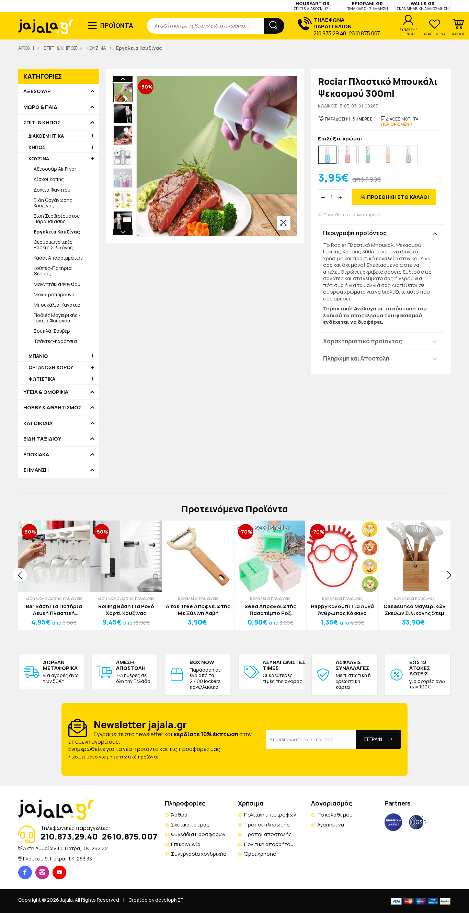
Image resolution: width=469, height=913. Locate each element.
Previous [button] (123, 79)
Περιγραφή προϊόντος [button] (355, 233)
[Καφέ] (388, 155)
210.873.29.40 (329, 33)
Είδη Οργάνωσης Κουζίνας (53, 203)
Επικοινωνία (186, 844)
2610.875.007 (364, 33)
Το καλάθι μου (335, 814)
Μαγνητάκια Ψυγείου (57, 284)
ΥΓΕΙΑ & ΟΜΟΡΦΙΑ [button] (45, 392)
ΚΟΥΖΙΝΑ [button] (38, 158)
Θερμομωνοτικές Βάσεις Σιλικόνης (53, 245)
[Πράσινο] (367, 155)
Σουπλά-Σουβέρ (52, 331)
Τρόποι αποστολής (268, 834)
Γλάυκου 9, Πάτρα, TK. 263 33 (57, 858)
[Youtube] (59, 872)
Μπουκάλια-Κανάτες (57, 304)
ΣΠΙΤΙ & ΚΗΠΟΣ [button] (41, 122)
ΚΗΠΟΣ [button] (36, 147)
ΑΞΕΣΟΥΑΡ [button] (37, 91)
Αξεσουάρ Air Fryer (55, 169)
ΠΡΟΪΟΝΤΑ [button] (117, 25)
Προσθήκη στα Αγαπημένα (351, 215)
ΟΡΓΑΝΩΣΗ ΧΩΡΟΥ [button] (50, 367)
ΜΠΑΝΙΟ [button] (38, 356)
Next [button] (123, 232)
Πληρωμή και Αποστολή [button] (356, 358)
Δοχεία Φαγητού (52, 189)
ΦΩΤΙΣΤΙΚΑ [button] (41, 379)
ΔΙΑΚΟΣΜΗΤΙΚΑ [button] (46, 136)
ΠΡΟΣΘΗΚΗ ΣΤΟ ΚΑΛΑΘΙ (398, 197)
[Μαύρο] (408, 155)
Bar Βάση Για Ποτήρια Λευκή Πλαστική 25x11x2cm (54, 609)
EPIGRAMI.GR (367, 5)
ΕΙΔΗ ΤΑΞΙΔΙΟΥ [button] (42, 438)
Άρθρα (179, 814)
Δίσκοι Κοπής (49, 179)
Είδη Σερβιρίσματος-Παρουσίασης (58, 219)
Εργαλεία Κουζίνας (198, 598)
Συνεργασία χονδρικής (198, 853)
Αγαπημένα (330, 824)
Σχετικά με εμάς (190, 824)
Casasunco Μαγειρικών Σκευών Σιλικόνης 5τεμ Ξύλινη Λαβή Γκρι (414, 609)
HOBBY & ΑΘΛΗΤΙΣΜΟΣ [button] (52, 407)
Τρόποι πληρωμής (267, 824)
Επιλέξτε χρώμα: (340, 139)
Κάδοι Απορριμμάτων (58, 257)
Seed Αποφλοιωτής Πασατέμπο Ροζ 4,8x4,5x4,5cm (270, 609)
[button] (458, 27)
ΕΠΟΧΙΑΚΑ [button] (36, 454)
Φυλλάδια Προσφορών (198, 834)
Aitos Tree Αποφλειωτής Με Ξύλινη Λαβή (198, 609)
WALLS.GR (423, 5)
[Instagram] (42, 872)
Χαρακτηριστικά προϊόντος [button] (362, 341)
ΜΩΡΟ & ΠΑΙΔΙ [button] (41, 107)
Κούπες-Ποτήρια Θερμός (53, 271)
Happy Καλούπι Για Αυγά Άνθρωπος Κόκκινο (342, 609)
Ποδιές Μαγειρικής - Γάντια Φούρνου (57, 318)
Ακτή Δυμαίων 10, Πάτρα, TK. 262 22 (65, 848)
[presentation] (20, 575)
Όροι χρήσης (260, 853)
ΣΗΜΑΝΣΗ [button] (36, 470)
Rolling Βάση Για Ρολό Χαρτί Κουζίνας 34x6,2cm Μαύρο (126, 609)
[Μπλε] (327, 155)
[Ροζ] (347, 155)
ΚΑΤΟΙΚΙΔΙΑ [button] (38, 423)
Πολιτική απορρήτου (269, 844)
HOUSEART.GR (312, 5)
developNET (169, 900)
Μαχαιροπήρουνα (54, 294)
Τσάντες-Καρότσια (55, 341)
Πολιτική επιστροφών (270, 814)
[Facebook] (25, 872)
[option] (123, 92)
